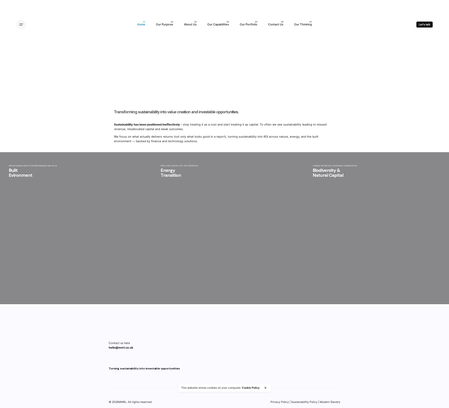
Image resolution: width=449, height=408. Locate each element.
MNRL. (123, 402)
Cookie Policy (251, 387)
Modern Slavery (330, 402)
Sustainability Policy (304, 402)
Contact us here (119, 343)
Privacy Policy (279, 402)
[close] (265, 388)
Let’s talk (424, 24)
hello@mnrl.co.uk (121, 347)
